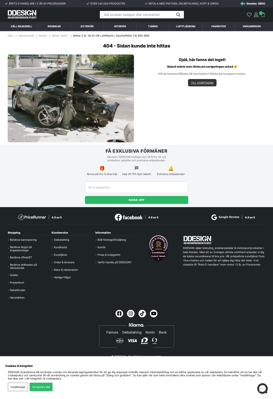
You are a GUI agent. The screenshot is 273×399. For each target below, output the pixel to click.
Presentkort (17, 282)
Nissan (43, 35)
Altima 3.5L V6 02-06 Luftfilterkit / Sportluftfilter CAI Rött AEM (111, 35)
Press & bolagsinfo (109, 254)
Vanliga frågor (62, 277)
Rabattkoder (17, 290)
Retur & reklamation (66, 269)
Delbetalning (61, 239)
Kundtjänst (60, 254)
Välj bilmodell (21, 26)
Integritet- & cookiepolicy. (46, 378)
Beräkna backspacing (23, 239)
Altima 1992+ (60, 35)
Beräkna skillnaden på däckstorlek (23, 266)
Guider (14, 275)
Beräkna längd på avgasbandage (21, 248)
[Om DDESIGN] (158, 248)
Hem (11, 35)
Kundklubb (60, 247)
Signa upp (136, 199)
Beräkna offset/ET (21, 257)
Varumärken (252, 26)
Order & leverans (64, 262)
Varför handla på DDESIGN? (115, 262)
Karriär (102, 247)
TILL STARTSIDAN (202, 82)
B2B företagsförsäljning (112, 239)
